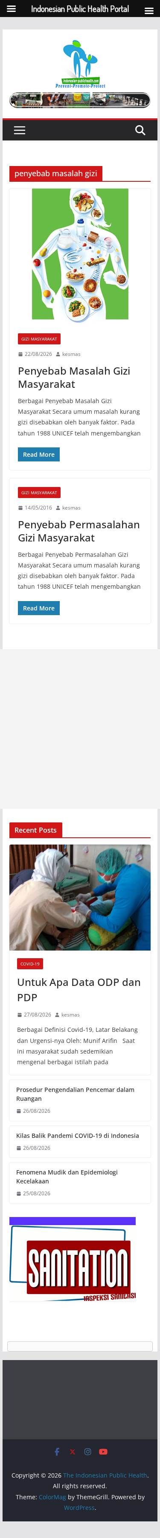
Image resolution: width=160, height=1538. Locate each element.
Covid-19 (30, 964)
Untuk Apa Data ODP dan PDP (79, 989)
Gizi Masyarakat (39, 339)
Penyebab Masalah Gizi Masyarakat (74, 377)
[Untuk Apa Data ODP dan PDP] (80, 898)
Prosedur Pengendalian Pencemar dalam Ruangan (75, 1094)
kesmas (71, 354)
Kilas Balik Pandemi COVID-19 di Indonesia (77, 1135)
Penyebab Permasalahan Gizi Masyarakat (79, 530)
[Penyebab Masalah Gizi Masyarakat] (80, 257)
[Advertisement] (80, 729)
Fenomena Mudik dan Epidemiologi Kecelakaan (67, 1176)
